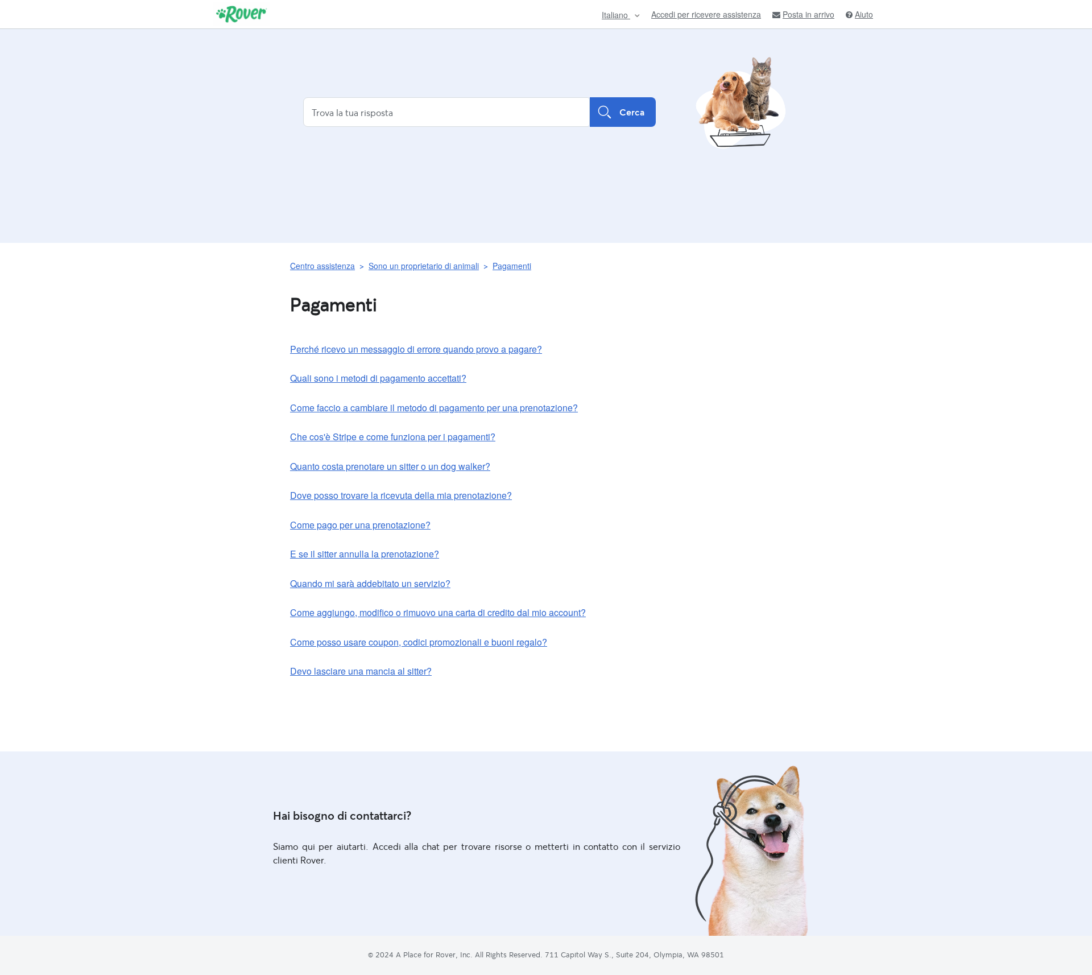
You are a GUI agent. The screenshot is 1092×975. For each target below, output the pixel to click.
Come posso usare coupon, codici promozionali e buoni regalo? (418, 641)
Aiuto (864, 14)
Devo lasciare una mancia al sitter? (361, 670)
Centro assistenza (322, 265)
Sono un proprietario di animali (424, 265)
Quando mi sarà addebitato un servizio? (370, 583)
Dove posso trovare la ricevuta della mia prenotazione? (401, 495)
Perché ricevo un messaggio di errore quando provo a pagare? (416, 349)
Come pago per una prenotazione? (360, 524)
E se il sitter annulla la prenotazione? (364, 553)
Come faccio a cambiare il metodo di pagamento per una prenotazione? (434, 407)
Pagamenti (512, 265)
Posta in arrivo (808, 14)
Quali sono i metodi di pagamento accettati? (378, 378)
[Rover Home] (241, 14)
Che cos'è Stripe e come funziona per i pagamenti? (392, 436)
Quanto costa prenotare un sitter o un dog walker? (390, 466)
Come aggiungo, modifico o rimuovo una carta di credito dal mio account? (438, 612)
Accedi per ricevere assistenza (706, 14)
